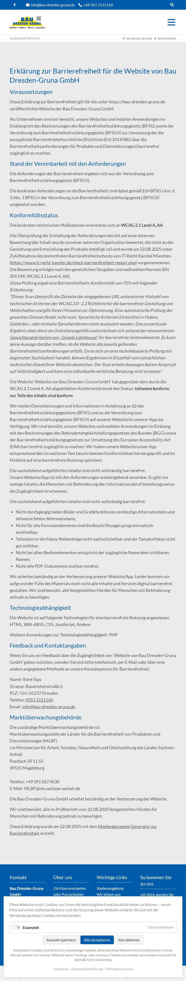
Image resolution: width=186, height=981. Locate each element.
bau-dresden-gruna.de (139, 38)
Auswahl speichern (61, 940)
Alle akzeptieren (97, 940)
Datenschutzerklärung (86, 969)
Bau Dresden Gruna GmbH (27, 22)
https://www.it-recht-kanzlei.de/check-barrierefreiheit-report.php (73, 262)
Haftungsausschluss (119, 969)
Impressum (61, 969)
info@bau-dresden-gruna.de (53, 5)
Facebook (14, 5)
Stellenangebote (110, 888)
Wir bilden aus (109, 894)
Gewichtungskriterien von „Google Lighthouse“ (54, 337)
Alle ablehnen (129, 940)
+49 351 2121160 (98, 5)
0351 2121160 (39, 699)
